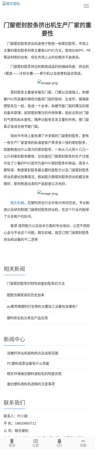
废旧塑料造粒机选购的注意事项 (31, 384)
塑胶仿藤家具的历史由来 (25, 295)
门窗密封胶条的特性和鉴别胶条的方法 (36, 283)
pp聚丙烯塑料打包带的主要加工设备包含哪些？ (43, 306)
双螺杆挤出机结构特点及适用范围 (32, 353)
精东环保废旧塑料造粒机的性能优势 (34, 374)
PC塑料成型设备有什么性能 (28, 363)
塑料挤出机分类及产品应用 (27, 318)
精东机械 (17, 203)
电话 (12, 445)
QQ (59, 445)
